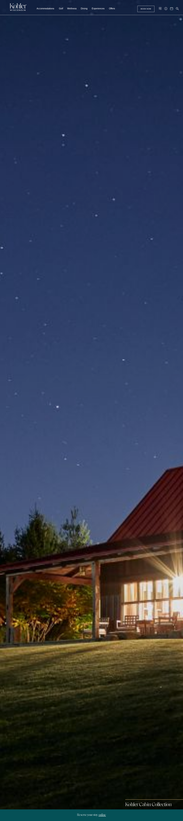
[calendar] (171, 8)
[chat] (160, 8)
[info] (165, 8)
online (102, 815)
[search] (177, 8)
